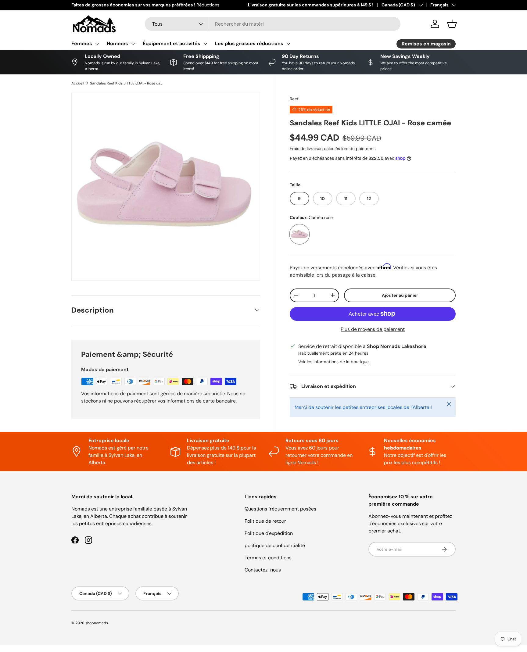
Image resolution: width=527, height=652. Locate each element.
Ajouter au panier (400, 295)
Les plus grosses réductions (249, 43)
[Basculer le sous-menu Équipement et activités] (205, 43)
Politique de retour (265, 521)
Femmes (81, 43)
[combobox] (272, 24)
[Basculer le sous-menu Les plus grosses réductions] (288, 43)
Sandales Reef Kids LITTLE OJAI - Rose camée (126, 83)
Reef (294, 99)
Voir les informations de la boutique (333, 361)
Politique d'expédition (269, 533)
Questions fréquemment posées (280, 509)
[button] (452, 23)
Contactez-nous (263, 570)
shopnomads (96, 623)
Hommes (117, 43)
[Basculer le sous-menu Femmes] (97, 43)
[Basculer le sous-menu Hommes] (133, 43)
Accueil (77, 83)
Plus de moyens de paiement (373, 329)
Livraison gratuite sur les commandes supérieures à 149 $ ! (310, 5)
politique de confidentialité (275, 545)
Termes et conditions (268, 557)
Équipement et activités (171, 43)
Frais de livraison (306, 148)
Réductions (207, 5)
